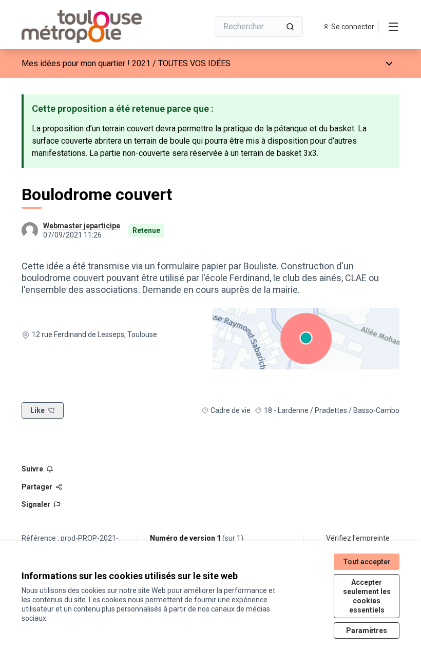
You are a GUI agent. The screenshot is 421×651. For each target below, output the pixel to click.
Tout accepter (367, 562)
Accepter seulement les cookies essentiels (367, 596)
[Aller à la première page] (90, 26)
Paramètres (366, 630)
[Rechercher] (290, 26)
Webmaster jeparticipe (81, 226)
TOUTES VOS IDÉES (194, 63)
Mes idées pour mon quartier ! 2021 (86, 63)
